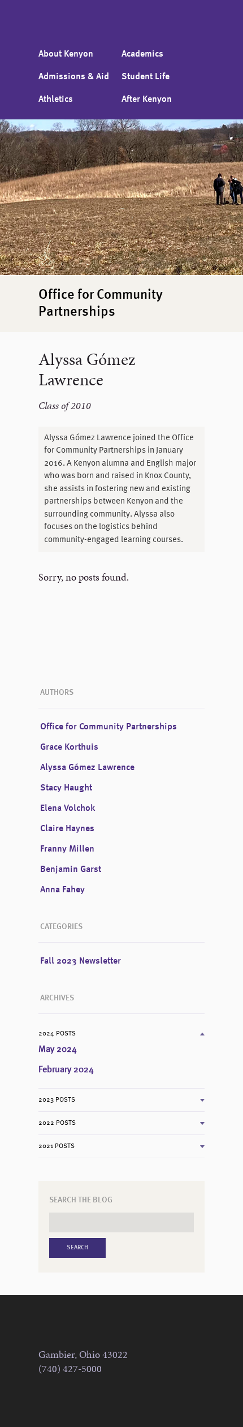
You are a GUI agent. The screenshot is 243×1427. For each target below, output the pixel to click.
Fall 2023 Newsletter (80, 961)
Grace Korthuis (69, 747)
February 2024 (66, 1069)
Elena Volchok (67, 808)
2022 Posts (57, 1123)
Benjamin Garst (70, 869)
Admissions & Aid (73, 76)
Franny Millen (67, 849)
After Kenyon (147, 99)
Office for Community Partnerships (108, 727)
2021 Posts (56, 1146)
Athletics (55, 99)
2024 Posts (57, 1033)
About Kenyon (65, 54)
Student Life (146, 76)
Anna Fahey (62, 890)
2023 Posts (56, 1100)
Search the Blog (80, 1200)
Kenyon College (72, 26)
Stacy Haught (66, 788)
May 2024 (57, 1049)
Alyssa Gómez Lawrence (87, 767)
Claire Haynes (67, 828)
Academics (142, 54)
